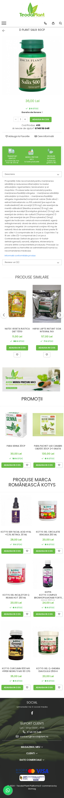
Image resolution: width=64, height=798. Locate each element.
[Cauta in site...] (60, 23)
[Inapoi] (2, 31)
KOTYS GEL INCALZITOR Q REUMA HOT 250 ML (16, 596)
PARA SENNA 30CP (16, 445)
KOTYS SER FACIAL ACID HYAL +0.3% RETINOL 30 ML (16, 533)
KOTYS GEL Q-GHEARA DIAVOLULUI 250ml (48, 670)
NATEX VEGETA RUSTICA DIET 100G (17, 330)
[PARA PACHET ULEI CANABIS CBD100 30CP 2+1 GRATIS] (48, 424)
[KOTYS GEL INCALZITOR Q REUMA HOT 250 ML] (16, 573)
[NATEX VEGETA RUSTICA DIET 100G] (17, 304)
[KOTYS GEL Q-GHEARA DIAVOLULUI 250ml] (48, 642)
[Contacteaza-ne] (45, 23)
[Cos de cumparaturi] (53, 23)
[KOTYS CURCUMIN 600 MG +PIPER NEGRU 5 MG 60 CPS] (16, 641)
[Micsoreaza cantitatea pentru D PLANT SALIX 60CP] (16, 119)
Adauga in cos (40, 119)
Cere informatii (45, 136)
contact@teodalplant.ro (33, 736)
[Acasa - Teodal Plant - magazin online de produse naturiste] (32, 10)
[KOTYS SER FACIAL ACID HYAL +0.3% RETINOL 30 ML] (16, 510)
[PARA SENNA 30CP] (16, 424)
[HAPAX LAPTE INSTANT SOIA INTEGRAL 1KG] (47, 304)
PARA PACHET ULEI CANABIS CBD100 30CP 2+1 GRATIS (48, 447)
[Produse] (4, 24)
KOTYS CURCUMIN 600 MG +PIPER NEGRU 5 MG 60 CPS (16, 670)
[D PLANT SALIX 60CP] (32, 65)
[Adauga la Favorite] (17, 354)
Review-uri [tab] (12, 262)
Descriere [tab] (10, 174)
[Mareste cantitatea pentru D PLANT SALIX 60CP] (25, 119)
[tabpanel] (32, 65)
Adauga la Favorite (19, 136)
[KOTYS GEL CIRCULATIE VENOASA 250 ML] (48, 510)
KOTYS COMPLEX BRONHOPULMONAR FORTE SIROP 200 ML (48, 596)
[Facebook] (32, 713)
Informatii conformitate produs (20, 255)
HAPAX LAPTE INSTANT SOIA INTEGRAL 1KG (47, 330)
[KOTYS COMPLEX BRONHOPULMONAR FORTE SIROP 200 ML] (48, 573)
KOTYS (48, 592)
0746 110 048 (33, 732)
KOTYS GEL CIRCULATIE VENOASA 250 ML (48, 533)
